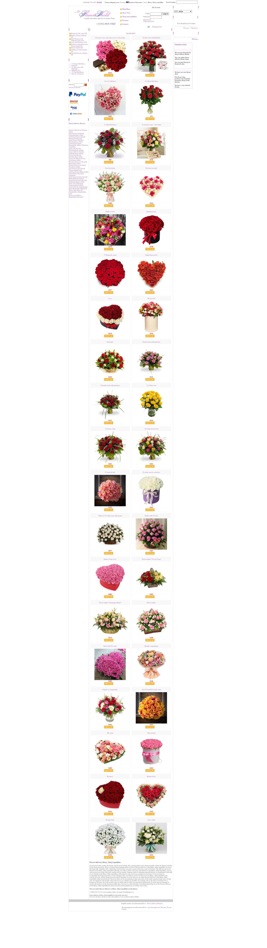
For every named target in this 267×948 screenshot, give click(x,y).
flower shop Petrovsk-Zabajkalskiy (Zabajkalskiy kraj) (77, 191)
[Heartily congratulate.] (151, 679)
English (99, 2)
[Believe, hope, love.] (110, 592)
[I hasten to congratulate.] (110, 723)
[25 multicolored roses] (151, 462)
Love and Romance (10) (79, 42)
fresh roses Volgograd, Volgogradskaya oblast (76, 184)
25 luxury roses (110, 429)
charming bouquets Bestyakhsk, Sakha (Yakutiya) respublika (78, 145)
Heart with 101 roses (110, 646)
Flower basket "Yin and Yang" (151, 559)
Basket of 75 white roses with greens (110, 516)
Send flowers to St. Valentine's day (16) (77, 39)
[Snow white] (151, 853)
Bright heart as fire (151, 255)
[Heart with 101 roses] (110, 679)
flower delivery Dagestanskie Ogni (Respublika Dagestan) (78, 187)
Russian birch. (151, 776)
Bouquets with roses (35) (79, 33)
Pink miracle (151, 733)
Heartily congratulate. (151, 646)
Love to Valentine (110, 81)
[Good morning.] (110, 201)
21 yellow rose (151, 385)
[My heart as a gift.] (151, 201)
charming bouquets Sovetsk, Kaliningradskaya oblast (78, 181)
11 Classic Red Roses (78, 64)
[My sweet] (110, 766)
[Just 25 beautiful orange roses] (151, 723)
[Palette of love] (110, 245)
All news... (195, 39)
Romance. (110, 776)
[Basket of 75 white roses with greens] (110, 549)
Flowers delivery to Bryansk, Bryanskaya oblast (78, 162)
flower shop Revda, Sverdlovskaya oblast (75, 156)
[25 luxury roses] (110, 462)
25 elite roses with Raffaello (77, 68)
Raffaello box (76, 70)
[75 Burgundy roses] (110, 288)
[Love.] (110, 332)
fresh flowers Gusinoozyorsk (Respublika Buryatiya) (78, 177)
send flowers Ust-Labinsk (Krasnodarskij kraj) (77, 169)
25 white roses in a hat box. (151, 472)
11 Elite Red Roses (78, 72)
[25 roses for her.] (110, 506)
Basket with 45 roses (151, 516)
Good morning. (110, 168)
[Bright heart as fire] (151, 288)
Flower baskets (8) (77, 47)
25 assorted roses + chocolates (151, 124)
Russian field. (110, 820)
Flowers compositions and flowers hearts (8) (79, 45)
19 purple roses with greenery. (110, 385)
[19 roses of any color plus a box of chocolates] (110, 71)
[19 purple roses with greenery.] (110, 419)
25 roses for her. (110, 472)
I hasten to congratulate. (110, 689)
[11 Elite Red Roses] (110, 158)
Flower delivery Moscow (77, 123)
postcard (74, 65)
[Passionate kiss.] (151, 245)
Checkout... (195, 28)
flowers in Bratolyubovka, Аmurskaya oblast (77, 159)
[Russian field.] (110, 853)
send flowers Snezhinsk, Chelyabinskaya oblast (76, 134)
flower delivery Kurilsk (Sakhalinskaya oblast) (76, 152)
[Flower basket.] (151, 636)
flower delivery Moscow (155, 903)
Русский (93, 2)
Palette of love (110, 211)
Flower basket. (151, 602)
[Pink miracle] (151, 766)
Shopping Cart (156, 27)
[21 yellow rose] (151, 419)
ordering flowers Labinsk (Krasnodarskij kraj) (77, 137)
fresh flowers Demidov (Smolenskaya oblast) (76, 141)
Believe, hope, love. (110, 559)
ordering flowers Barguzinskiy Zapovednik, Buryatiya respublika (78, 173)
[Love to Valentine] (110, 114)
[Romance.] (110, 810)
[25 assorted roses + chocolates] (151, 158)
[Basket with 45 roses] (151, 549)
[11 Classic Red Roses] (151, 114)
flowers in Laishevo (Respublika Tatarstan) (76, 196)
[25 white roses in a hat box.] (151, 506)
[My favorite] (151, 332)
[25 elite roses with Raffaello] (151, 71)
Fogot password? (148, 21)
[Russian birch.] (151, 810)
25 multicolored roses (151, 429)
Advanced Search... (75, 87)
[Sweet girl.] (110, 375)
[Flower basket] (151, 592)
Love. (110, 298)
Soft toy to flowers (78, 74)
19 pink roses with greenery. (151, 342)
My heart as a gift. (151, 168)
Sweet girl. (110, 342)
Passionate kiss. (151, 211)
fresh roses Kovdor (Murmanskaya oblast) (76, 149)
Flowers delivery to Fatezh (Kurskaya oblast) (77, 166)
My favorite (151, 298)
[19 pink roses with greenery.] (151, 375)
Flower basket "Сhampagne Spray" (110, 602)
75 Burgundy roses (110, 255)
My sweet (110, 733)
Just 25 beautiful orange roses (151, 689)
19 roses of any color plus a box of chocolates (110, 38)
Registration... (147, 20)
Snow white (151, 820)
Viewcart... (186, 28)
